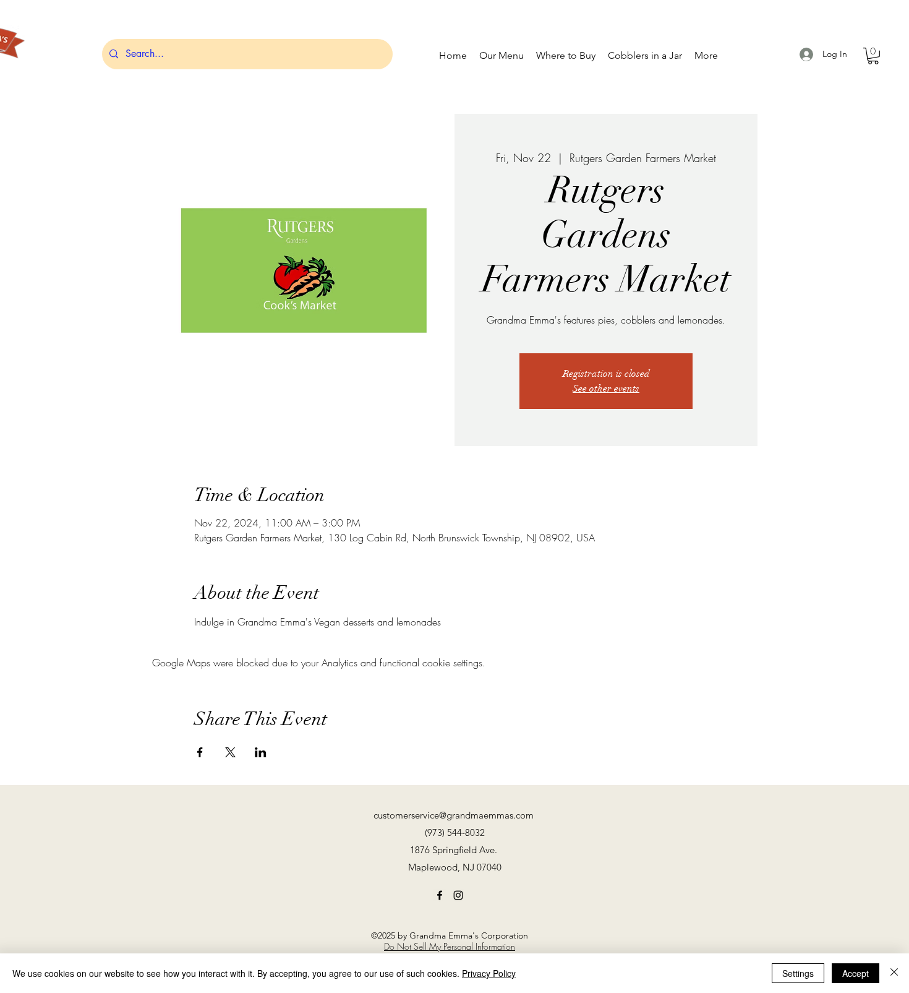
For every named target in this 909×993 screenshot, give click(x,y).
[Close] (894, 973)
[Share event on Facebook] (200, 752)
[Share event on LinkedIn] (261, 752)
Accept (855, 973)
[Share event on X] (230, 752)
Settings (798, 973)
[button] (873, 56)
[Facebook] (439, 895)
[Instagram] (458, 895)
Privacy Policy (489, 973)
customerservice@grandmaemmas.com (453, 815)
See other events (606, 388)
